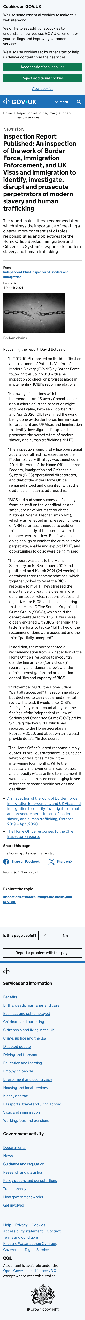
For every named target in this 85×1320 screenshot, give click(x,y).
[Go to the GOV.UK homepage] (20, 102)
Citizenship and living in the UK (29, 1030)
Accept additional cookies (42, 66)
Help (7, 1225)
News (8, 1155)
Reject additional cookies (42, 78)
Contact (54, 1231)
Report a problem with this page (42, 952)
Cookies (38, 1225)
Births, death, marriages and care (31, 1005)
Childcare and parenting (23, 1021)
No (68, 935)
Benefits (10, 997)
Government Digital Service (26, 1249)
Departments (14, 1147)
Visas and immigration (21, 1112)
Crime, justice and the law (25, 1038)
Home (7, 113)
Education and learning (22, 1063)
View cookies (42, 88)
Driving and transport (21, 1054)
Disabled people (17, 1046)
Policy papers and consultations (30, 1180)
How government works (23, 1197)
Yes (49, 935)
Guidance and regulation (23, 1164)
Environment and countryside (27, 1079)
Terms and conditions (21, 1237)
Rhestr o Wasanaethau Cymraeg (30, 1243)
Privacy (21, 1225)
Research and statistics (23, 1172)
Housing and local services (25, 1087)
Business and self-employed (26, 1013)
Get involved (13, 1205)
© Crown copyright (42, 1309)
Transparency (14, 1188)
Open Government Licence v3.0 (29, 1270)
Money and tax (15, 1095)
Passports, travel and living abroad (32, 1104)
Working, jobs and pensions (26, 1120)
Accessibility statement (23, 1231)
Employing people (18, 1071)
